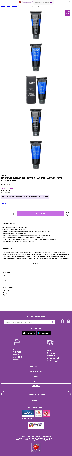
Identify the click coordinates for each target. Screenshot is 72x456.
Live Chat (36, 386)
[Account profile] (66, 2)
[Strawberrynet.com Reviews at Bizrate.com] (28, 416)
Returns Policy (36, 371)
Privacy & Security (27, 436)
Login (7, 197)
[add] (14, 214)
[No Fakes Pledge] (46, 415)
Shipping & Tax (36, 366)
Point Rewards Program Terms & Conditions (35, 438)
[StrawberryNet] (25, 2)
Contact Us (36, 381)
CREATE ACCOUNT (16, 197)
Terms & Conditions (43, 436)
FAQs (36, 376)
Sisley (4, 175)
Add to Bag (40, 213)
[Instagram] (68, 321)
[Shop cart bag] (70, 2)
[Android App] (44, 334)
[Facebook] (62, 321)
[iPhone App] (29, 334)
